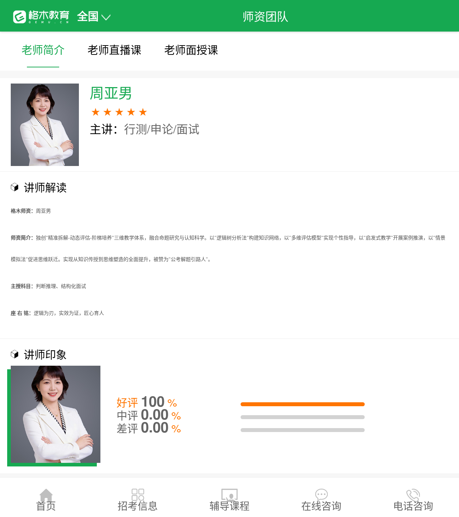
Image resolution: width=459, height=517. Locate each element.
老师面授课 (191, 49)
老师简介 (43, 49)
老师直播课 (114, 49)
